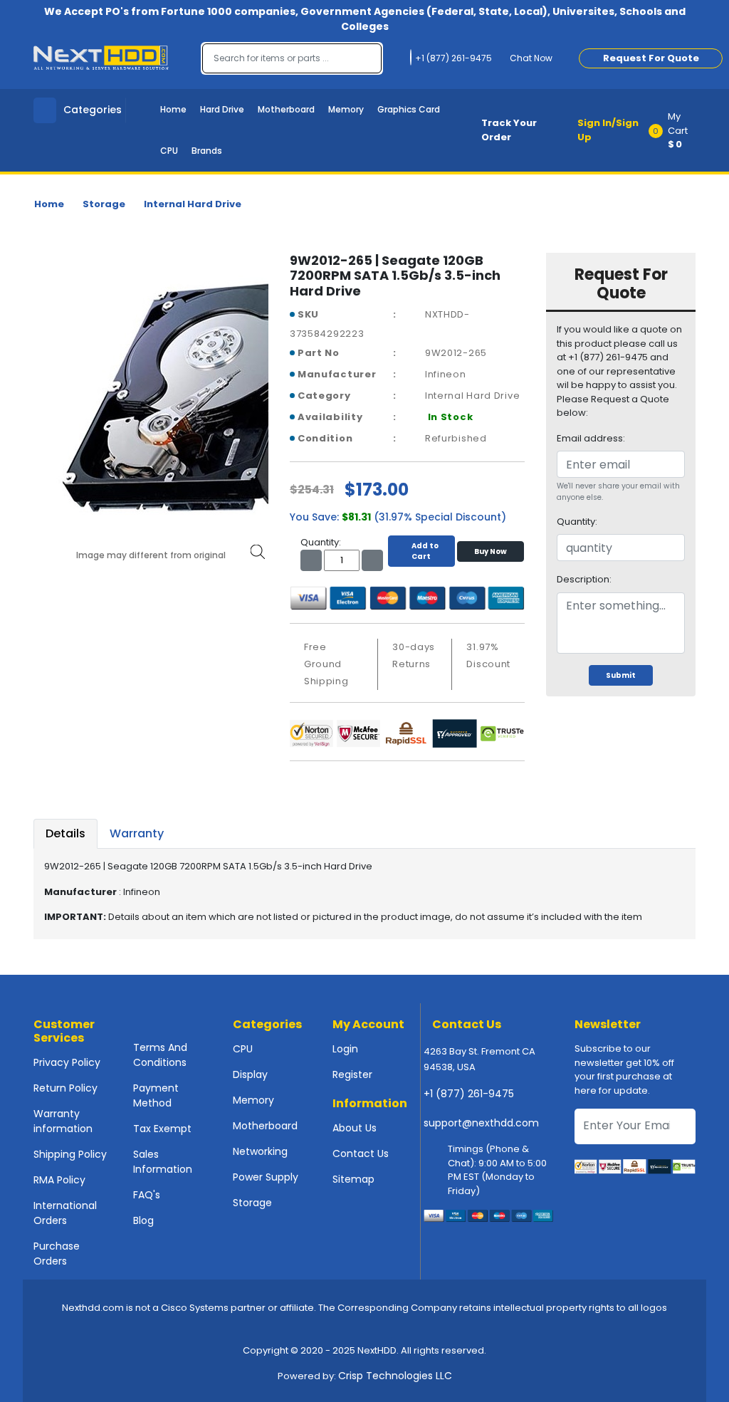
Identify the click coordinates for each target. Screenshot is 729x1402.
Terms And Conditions (160, 1054)
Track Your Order (509, 130)
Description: (584, 579)
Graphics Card (408, 109)
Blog (143, 1220)
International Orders (65, 1213)
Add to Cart (425, 551)
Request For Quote (651, 58)
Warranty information (63, 1121)
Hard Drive (222, 109)
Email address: (591, 438)
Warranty (137, 833)
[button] (677, 130)
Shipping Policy (70, 1154)
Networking (260, 1151)
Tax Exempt (162, 1128)
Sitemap (353, 1179)
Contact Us (360, 1153)
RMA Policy (59, 1180)
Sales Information (162, 1161)
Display (250, 1074)
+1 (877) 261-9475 (469, 1094)
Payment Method (156, 1095)
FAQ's (146, 1195)
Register (352, 1074)
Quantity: (577, 521)
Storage (104, 204)
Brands (207, 151)
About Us (354, 1128)
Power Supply (265, 1177)
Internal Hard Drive (192, 204)
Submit (621, 675)
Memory (346, 109)
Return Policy (65, 1088)
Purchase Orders (56, 1253)
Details (65, 833)
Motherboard (286, 109)
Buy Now (490, 551)
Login (345, 1049)
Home (173, 109)
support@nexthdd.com (481, 1123)
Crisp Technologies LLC (395, 1376)
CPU (169, 151)
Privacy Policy (66, 1062)
